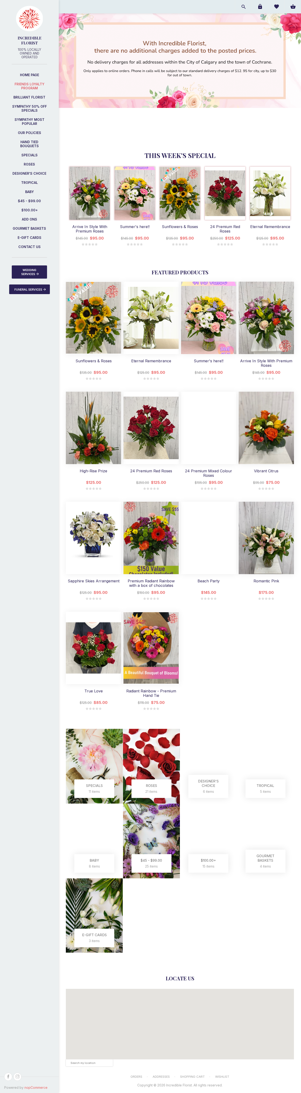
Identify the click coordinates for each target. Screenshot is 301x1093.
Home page (29, 75)
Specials (29, 155)
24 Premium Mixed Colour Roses (208, 473)
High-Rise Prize (93, 471)
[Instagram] (17, 1077)
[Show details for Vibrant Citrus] (266, 428)
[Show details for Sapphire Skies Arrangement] (93, 538)
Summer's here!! (135, 227)
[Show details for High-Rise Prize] (93, 428)
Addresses (161, 1076)
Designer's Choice (29, 173)
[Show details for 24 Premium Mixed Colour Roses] (208, 428)
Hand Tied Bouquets (29, 144)
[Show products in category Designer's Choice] (208, 766)
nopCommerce (36, 1087)
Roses (29, 164)
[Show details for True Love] (93, 648)
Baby (29, 192)
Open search (243, 6)
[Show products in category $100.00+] (208, 841)
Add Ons (29, 219)
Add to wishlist (89, 215)
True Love (93, 691)
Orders (136, 1076)
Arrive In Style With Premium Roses (89, 229)
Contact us (29, 247)
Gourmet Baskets (29, 228)
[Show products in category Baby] (94, 841)
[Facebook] (8, 1077)
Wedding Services (28, 272)
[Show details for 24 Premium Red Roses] (225, 193)
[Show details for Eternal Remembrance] (270, 193)
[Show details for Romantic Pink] (266, 538)
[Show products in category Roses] (151, 766)
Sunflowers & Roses (180, 227)
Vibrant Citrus (266, 471)
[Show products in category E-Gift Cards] (94, 915)
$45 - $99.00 (29, 201)
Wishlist (222, 1076)
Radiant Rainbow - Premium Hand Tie (151, 693)
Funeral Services (28, 289)
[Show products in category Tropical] (265, 766)
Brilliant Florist (29, 97)
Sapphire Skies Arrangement (93, 581)
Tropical (29, 183)
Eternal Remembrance (270, 227)
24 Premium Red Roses (225, 229)
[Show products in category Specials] (94, 766)
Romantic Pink (266, 581)
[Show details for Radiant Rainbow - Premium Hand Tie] (151, 648)
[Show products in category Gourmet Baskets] (265, 841)
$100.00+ (29, 210)
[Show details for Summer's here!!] (135, 193)
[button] (180, 1019)
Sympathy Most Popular (29, 122)
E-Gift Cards (29, 238)
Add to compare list (101, 215)
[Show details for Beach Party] (208, 538)
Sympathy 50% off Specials (29, 108)
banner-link (240, 71)
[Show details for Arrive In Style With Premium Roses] (89, 193)
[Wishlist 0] (276, 6)
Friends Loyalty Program (29, 86)
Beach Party (209, 581)
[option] (89, 206)
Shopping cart (192, 1076)
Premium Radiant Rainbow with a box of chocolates (151, 583)
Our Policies (29, 133)
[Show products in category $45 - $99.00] (151, 841)
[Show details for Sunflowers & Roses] (180, 193)
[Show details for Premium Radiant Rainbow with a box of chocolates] (151, 538)
